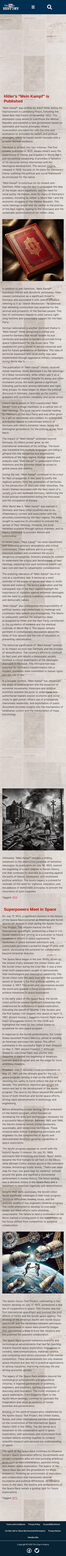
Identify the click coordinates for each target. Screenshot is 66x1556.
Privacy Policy (34, 1524)
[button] (33, 7)
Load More (33, 1504)
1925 (14, 897)
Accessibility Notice (51, 1524)
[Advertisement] (33, 49)
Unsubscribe (33, 1537)
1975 (14, 1498)
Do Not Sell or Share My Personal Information (25, 1531)
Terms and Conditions (15, 1524)
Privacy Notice (54, 1531)
